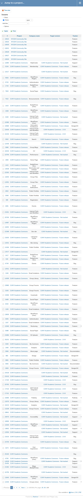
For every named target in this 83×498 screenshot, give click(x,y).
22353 (7, 172)
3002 (7, 139)
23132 (7, 376)
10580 (7, 126)
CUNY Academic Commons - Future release (54, 66)
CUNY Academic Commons (19, 63)
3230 (7, 117)
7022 (7, 99)
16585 (7, 398)
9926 (7, 78)
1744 (7, 86)
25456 (7, 463)
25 (42, 487)
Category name (34, 36)
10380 (7, 122)
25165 (7, 454)
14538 (7, 461)
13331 (7, 243)
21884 (7, 335)
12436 (7, 144)
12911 (7, 269)
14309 (7, 278)
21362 (7, 467)
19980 (7, 285)
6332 (7, 304)
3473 (7, 448)
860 (7, 356)
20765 (7, 217)
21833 (7, 237)
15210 (7, 405)
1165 (7, 309)
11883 (7, 63)
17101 (7, 393)
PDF (80, 492)
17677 (7, 252)
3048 (7, 195)
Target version (55, 36)
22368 (7, 231)
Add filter (5, 23)
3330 (7, 344)
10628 (7, 52)
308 (7, 200)
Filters (6, 17)
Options (6, 26)
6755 (7, 458)
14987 (7, 222)
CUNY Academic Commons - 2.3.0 (55, 151)
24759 (7, 442)
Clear (14, 31)
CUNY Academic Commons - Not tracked (55, 63)
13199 (7, 409)
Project (19, 36)
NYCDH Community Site (19, 39)
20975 (7, 417)
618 (7, 259)
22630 (7, 129)
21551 (7, 212)
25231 (7, 339)
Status (7, 20)
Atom (72, 492)
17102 (7, 380)
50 (45, 487)
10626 (7, 59)
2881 (7, 360)
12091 (7, 182)
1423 (7, 105)
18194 (7, 151)
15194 (7, 134)
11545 (7, 425)
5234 (7, 66)
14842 (7, 428)
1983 (7, 160)
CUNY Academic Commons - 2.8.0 (55, 129)
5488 (7, 330)
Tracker (75, 36)
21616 (7, 436)
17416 (7, 389)
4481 (7, 206)
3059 (7, 368)
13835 (7, 314)
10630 (7, 44)
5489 (7, 299)
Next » (23, 487)
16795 (7, 472)
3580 (7, 147)
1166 (7, 273)
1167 (7, 322)
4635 (7, 319)
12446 (7, 482)
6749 (7, 263)
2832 (7, 191)
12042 (7, 186)
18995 (7, 421)
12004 (7, 432)
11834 (7, 177)
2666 (7, 351)
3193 (7, 290)
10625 (7, 42)
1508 (7, 111)
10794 (7, 154)
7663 (7, 91)
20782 (7, 384)
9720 (7, 82)
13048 (7, 169)
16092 (7, 227)
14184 (7, 247)
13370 (7, 401)
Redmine (35, 496)
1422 (7, 165)
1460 (7, 347)
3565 (7, 364)
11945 (7, 326)
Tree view (7, 10)
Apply (6, 31)
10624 (7, 39)
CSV (76, 492)
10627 (7, 55)
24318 (7, 373)
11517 (7, 72)
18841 (7, 412)
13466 (7, 295)
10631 (7, 48)
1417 (7, 255)
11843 (7, 477)
